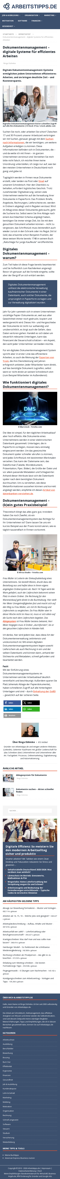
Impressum (46, 1168)
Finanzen (36, 21)
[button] (12, 702)
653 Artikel (43, 742)
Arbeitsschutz (8, 1039)
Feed (40, 1171)
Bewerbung (8, 1053)
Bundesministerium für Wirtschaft (34, 1173)
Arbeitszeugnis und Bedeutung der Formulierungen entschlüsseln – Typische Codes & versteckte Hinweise (29, 890)
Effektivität (7, 1066)
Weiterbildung (9, 1142)
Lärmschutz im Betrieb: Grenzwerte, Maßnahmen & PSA (26, 876)
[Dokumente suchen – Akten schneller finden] (8, 792)
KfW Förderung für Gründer (28, 1176)
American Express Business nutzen (20, 1158)
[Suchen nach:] (30, 810)
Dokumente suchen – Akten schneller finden (35, 790)
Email (41, 181)
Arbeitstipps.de (34, 1168)
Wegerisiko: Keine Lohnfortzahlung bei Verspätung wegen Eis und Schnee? (27, 883)
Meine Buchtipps (12, 1155)
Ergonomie (7, 1071)
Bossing (6, 1057)
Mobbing (6, 1102)
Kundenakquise (9, 1088)
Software (22, 21)
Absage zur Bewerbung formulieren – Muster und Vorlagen (29, 908)
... (15, 865)
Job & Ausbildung (10, 15)
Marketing (49, 15)
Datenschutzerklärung (27, 1171)
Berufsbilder (8, 1048)
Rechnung (7, 1115)
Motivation (8, 21)
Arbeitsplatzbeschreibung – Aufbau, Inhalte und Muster (27, 923)
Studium (6, 1133)
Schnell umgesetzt (10, 1120)
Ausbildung (7, 1044)
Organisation (31, 15)
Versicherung (8, 1137)
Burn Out (6, 1062)
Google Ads (47, 1176)
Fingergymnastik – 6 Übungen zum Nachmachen (25, 970)
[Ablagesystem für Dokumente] (8, 778)
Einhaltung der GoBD (44, 691)
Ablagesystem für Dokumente (31, 775)
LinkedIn (7, 749)
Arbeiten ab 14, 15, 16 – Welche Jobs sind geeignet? (26, 916)
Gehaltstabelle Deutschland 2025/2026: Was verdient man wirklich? (30, 870)
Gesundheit (7, 26)
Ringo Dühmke (9, 63)
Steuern (6, 1128)
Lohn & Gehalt (9, 1093)
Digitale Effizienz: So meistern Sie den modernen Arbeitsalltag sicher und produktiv (30, 850)
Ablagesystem (9, 621)
